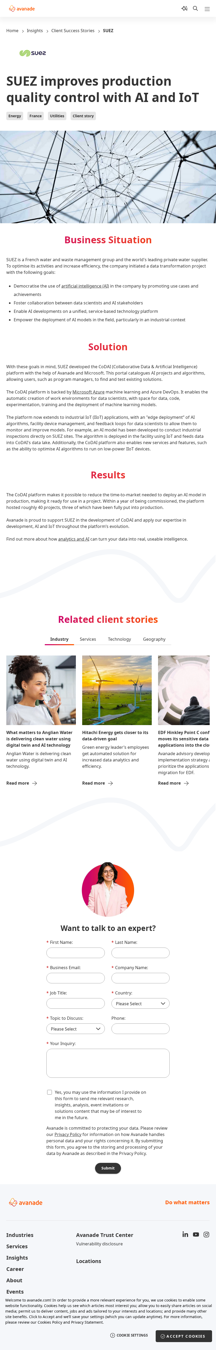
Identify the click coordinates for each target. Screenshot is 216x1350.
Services (17, 1246)
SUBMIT (108, 1168)
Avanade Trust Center (104, 1235)
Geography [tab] (154, 639)
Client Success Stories (73, 30)
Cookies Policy (50, 1322)
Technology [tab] (119, 639)
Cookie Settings (132, 1335)
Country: (121, 993)
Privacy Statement (87, 1322)
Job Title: (56, 993)
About (14, 1280)
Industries (19, 1235)
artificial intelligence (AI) (85, 286)
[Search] (195, 8)
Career (15, 1269)
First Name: (59, 942)
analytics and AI (73, 539)
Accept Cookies (185, 1336)
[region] (108, 1320)
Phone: (118, 1018)
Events (15, 1291)
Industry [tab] (59, 639)
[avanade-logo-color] (21, 8)
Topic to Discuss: (64, 1018)
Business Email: (63, 967)
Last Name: (124, 942)
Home (12, 30)
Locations (88, 1261)
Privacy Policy (68, 1134)
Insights (35, 30)
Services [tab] (88, 639)
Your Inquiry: (61, 1043)
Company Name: (129, 967)
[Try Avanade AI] (184, 8)
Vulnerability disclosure (99, 1244)
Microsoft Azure (88, 392)
